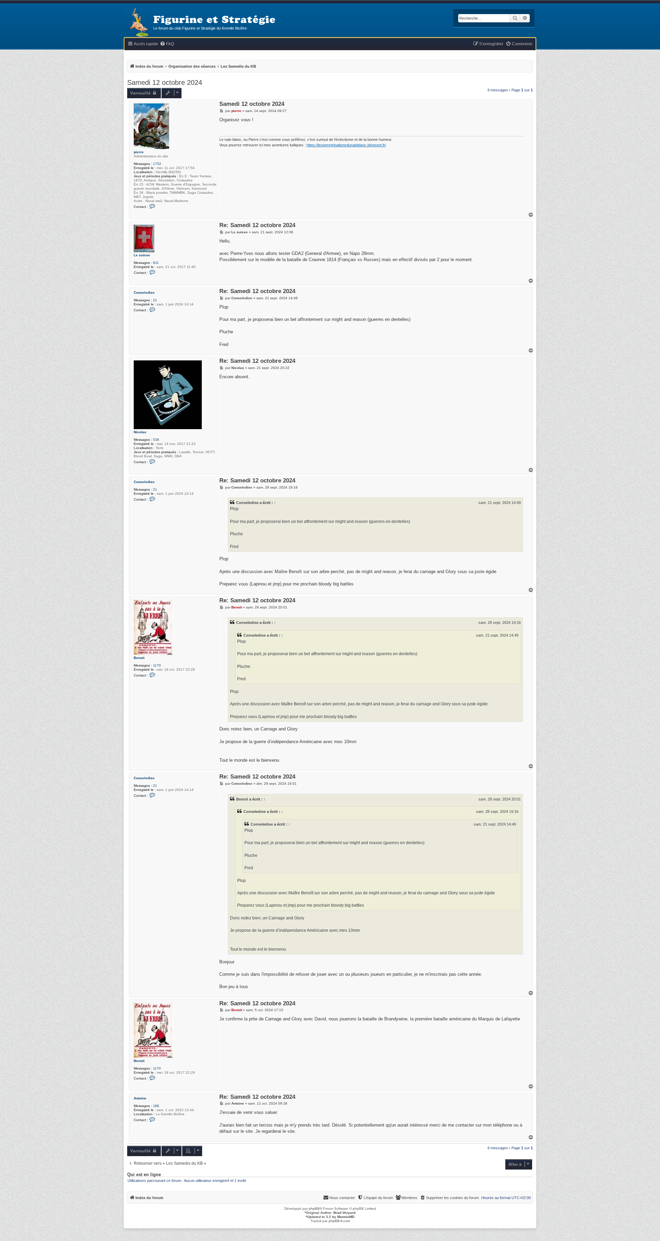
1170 (157, 665)
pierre (139, 152)
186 (156, 1106)
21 (155, 300)
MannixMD (345, 1217)
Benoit (139, 658)
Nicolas (140, 432)
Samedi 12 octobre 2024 (164, 82)
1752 (157, 164)
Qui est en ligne (144, 1175)
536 (156, 439)
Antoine (140, 1098)
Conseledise (144, 292)
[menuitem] (167, 44)
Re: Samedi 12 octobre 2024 (257, 225)
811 (156, 263)
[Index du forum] (138, 23)
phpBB (314, 1208)
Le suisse (142, 255)
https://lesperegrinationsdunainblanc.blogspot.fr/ (346, 145)
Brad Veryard (344, 1213)
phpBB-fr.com (339, 1221)
